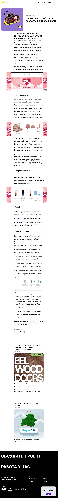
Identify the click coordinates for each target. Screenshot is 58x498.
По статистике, (17, 218)
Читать (17, 395)
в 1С (30, 163)
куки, (53, 489)
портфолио (21, 320)
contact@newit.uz (8, 477)
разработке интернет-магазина (20, 112)
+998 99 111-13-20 (8, 480)
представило (38, 42)
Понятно (48, 494)
